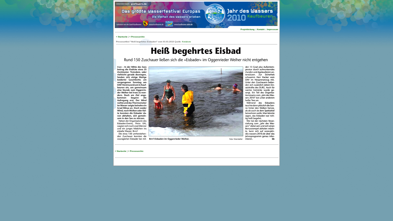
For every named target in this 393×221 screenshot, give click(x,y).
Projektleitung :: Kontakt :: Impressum (259, 29)
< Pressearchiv (137, 37)
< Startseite (122, 37)
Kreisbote (186, 42)
